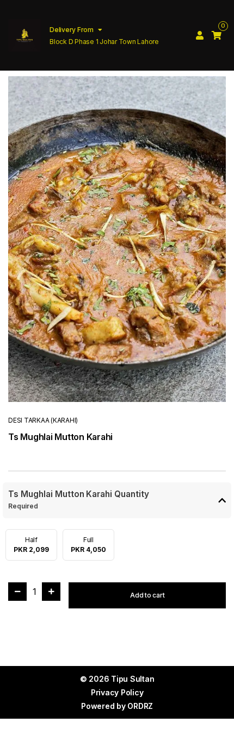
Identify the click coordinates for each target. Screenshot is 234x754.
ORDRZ (140, 706)
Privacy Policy (117, 692)
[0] (216, 35)
